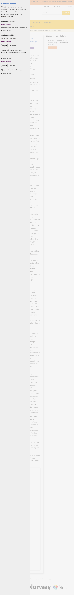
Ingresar (46, 6)
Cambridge (31, 342)
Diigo (30, 274)
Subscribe (53, 48)
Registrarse (56, 6)
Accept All (4, 38)
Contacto (48, 579)
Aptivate (65, 593)
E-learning (48, 22)
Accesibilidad (38, 579)
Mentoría (36, 22)
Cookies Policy (5, 16)
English (70, 6)
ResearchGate (30, 244)
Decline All (12, 38)
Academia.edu (30, 214)
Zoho (31, 323)
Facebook (33, 254)
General (31, 48)
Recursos (30, 26)
